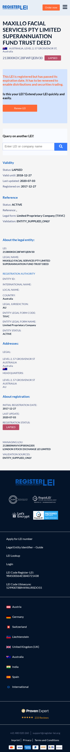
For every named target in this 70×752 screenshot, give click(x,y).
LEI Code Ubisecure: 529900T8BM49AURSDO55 (24, 585)
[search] (60, 147)
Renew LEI (20, 108)
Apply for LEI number (19, 538)
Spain (15, 676)
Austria (16, 606)
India (15, 666)
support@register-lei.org (46, 732)
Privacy (27, 740)
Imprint (15, 740)
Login (9, 564)
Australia (18, 656)
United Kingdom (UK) (25, 646)
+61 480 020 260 (19, 732)
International (20, 686)
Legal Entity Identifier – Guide (24, 547)
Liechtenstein (20, 636)
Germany (18, 616)
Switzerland (19, 626)
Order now (51, 7)
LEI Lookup (13, 555)
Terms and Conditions (47, 740)
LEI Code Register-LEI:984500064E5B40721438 (22, 574)
